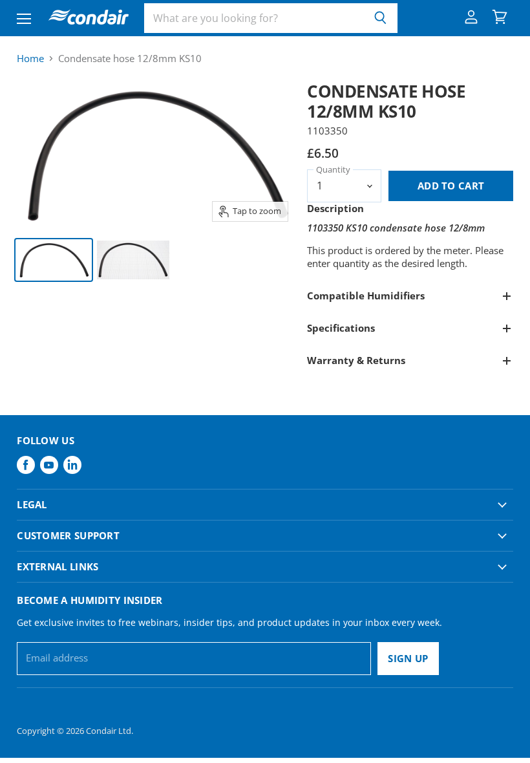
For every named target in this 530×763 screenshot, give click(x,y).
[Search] (380, 18)
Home (30, 58)
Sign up (408, 658)
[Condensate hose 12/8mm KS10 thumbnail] (54, 260)
